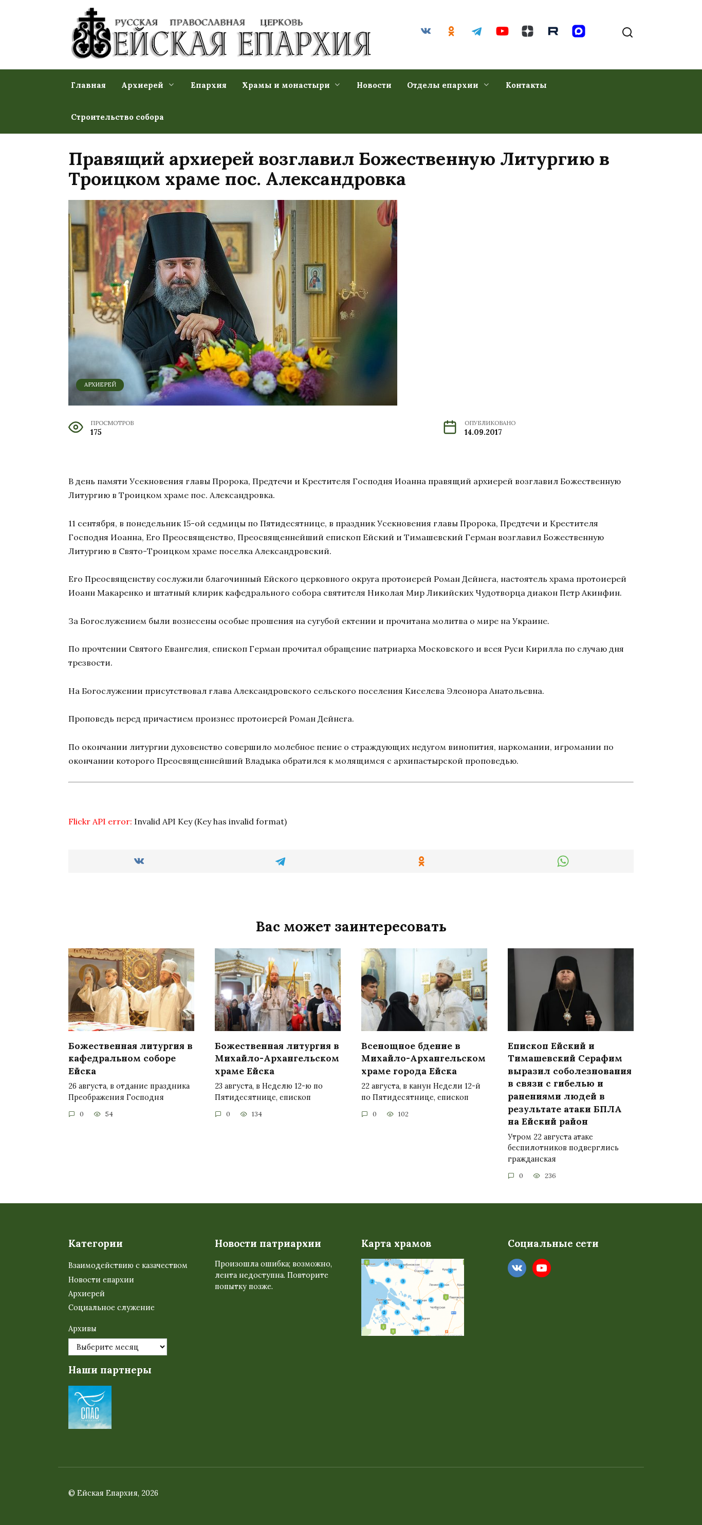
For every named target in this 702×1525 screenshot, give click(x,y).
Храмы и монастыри (286, 85)
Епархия (209, 85)
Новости (374, 85)
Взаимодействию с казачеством (128, 1265)
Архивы (82, 1328)
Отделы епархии (442, 85)
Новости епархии (101, 1279)
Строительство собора (117, 117)
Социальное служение (111, 1307)
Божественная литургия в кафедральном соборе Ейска (130, 1057)
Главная (88, 85)
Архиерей (142, 85)
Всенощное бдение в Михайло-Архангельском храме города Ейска (423, 1057)
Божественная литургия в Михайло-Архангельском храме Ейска (277, 1057)
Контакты (526, 85)
